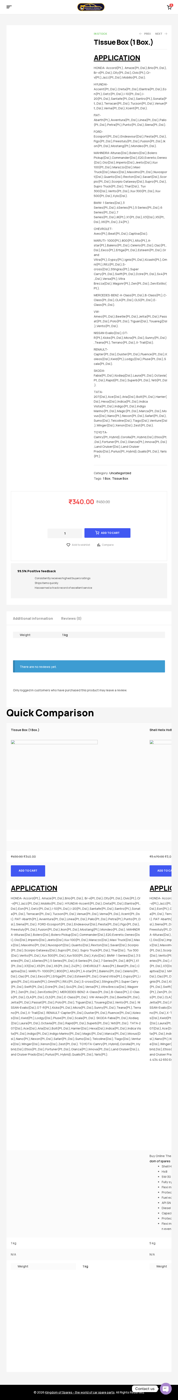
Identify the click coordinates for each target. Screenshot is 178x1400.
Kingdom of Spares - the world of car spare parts (80, 1392)
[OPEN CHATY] (166, 1389)
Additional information (33, 618)
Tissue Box (120, 478)
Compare (108, 545)
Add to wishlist (81, 545)
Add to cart (110, 533)
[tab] (37, 618)
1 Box (106, 478)
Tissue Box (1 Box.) (25, 730)
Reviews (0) (71, 618)
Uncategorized (120, 473)
